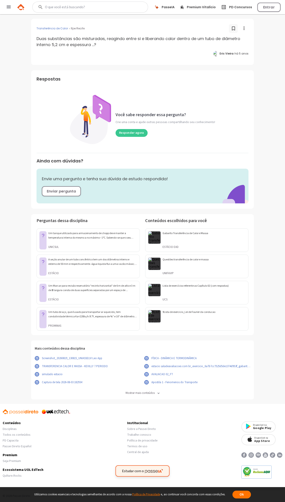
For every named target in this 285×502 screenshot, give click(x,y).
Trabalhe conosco (139, 434)
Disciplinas (10, 429)
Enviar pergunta (61, 191)
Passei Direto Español (17, 446)
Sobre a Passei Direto (141, 429)
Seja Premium (12, 461)
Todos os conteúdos (17, 434)
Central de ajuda (138, 452)
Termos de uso (137, 446)
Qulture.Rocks (12, 475)
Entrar (269, 7)
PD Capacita (10, 440)
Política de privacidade (142, 440)
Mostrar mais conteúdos (140, 393)
